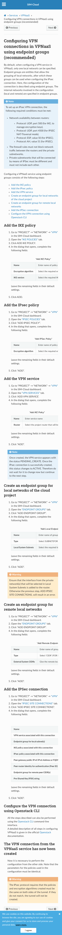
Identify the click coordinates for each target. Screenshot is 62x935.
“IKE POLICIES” (30, 239)
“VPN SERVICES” (31, 393)
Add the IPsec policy (22, 188)
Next (51, 28)
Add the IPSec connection (25, 210)
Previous (13, 28)
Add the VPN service (22, 192)
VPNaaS (25, 15)
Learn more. (21, 925)
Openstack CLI (25, 821)
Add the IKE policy (21, 185)
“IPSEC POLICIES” (31, 319)
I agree (28, 930)
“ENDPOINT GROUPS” (34, 509)
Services (13, 15)
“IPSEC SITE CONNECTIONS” (37, 703)
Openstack (45, 832)
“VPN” (54, 232)
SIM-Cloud (33, 4)
